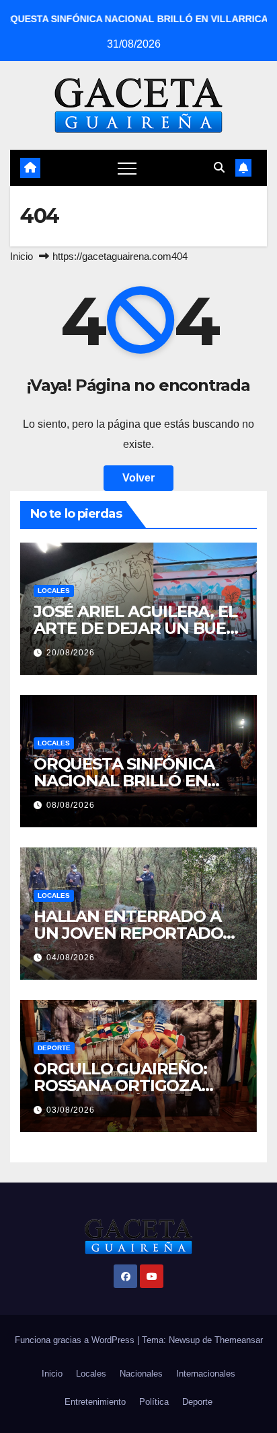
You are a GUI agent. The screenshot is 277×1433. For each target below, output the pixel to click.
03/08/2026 (70, 1110)
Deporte (54, 1048)
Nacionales (141, 1374)
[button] (219, 167)
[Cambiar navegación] (127, 167)
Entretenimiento (95, 1402)
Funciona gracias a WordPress (76, 1340)
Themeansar (238, 1340)
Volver (138, 477)
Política (154, 1402)
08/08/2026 (70, 805)
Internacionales (205, 1374)
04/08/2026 (70, 957)
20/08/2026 (70, 652)
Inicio (21, 256)
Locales (54, 590)
